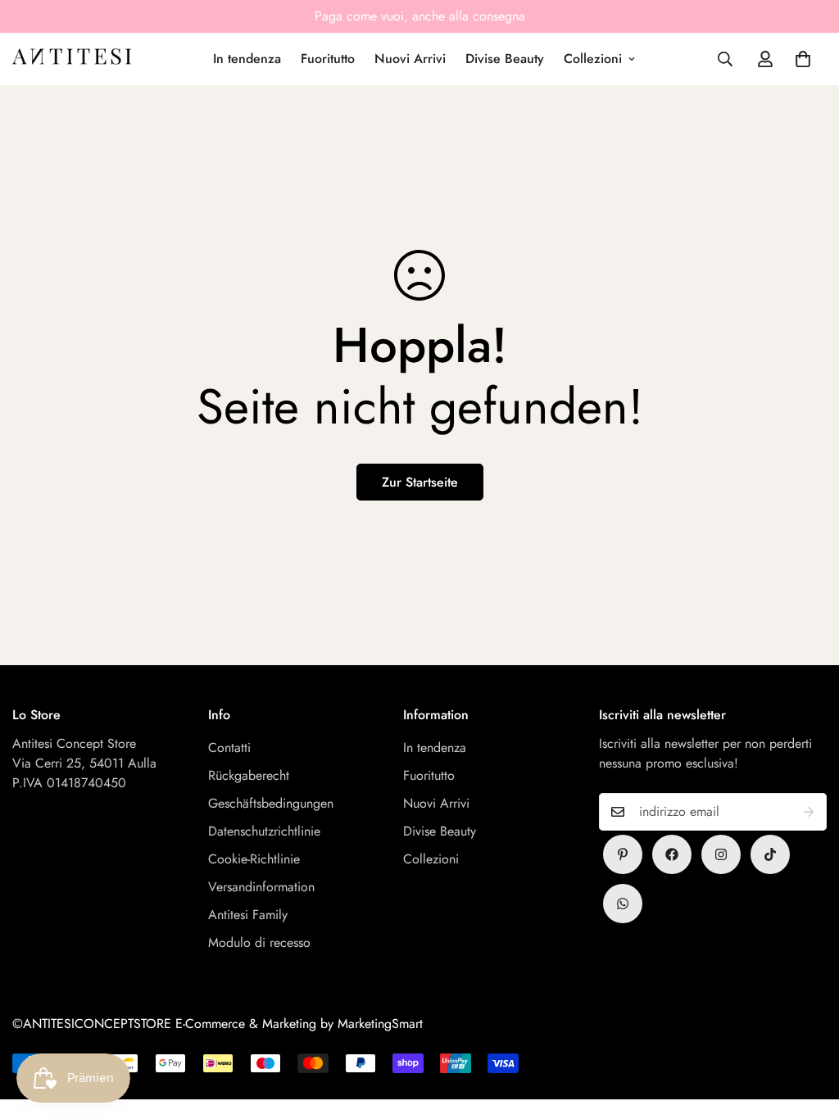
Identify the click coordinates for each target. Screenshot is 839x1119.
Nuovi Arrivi (410, 58)
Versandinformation (261, 886)
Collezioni (593, 58)
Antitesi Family (248, 914)
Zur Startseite (420, 482)
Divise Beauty (504, 58)
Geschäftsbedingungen (270, 803)
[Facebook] (672, 854)
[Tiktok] (770, 854)
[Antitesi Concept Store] (71, 59)
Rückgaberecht (248, 775)
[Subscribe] (809, 812)
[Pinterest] (622, 854)
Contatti (229, 747)
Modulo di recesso (259, 942)
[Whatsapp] (622, 903)
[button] (803, 59)
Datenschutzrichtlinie (264, 831)
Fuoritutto (328, 58)
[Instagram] (721, 854)
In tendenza (247, 58)
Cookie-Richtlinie (254, 858)
